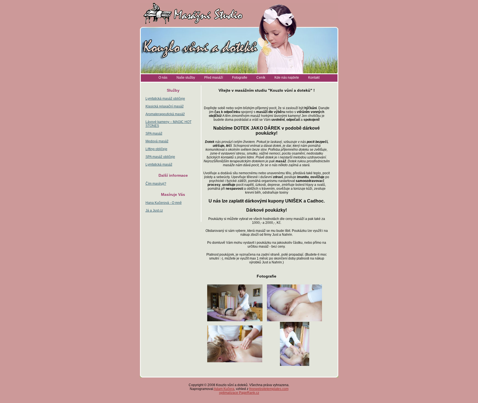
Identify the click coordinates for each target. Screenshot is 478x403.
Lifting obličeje (156, 149)
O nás (163, 77)
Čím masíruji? (156, 184)
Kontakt (313, 77)
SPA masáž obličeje (160, 157)
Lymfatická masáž (159, 164)
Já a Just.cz (154, 210)
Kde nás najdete (286, 77)
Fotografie (239, 77)
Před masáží (213, 77)
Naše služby (185, 77)
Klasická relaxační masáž (165, 106)
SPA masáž (154, 133)
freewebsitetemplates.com (269, 389)
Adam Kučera (224, 389)
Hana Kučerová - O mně (164, 203)
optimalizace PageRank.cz (239, 393)
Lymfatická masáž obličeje (165, 99)
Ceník (260, 77)
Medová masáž (157, 141)
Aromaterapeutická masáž (165, 114)
